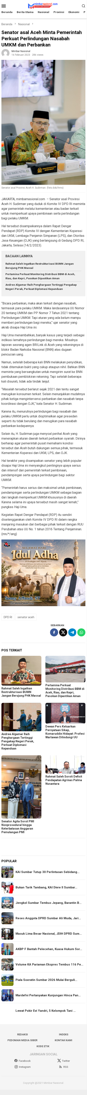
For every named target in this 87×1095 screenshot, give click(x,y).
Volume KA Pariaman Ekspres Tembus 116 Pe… (49, 964)
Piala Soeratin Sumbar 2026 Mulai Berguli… (46, 980)
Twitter (66, 1060)
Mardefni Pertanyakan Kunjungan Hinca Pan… (48, 995)
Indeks (63, 1034)
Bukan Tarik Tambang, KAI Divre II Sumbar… (46, 887)
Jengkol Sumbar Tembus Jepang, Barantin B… (49, 903)
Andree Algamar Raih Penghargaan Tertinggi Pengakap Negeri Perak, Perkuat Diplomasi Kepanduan (17, 741)
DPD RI (8, 617)
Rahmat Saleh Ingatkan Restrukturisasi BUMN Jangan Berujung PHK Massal (21, 692)
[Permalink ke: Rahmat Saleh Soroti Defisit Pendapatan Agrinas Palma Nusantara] (65, 764)
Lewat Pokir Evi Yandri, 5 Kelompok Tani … (46, 1011)
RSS (65, 1066)
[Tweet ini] (63, 632)
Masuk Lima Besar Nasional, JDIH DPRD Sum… (49, 933)
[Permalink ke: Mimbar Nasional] (5, 52)
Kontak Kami (63, 1040)
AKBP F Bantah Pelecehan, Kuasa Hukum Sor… (49, 949)
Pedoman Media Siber (22, 1040)
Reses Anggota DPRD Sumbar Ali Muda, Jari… (48, 918)
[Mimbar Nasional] (43, 5)
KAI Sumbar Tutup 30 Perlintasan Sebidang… (48, 872)
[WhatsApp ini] (81, 632)
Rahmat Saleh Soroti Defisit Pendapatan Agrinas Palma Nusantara (63, 780)
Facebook (25, 1060)
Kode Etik (43, 1046)
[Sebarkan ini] (54, 632)
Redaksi (22, 1034)
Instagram (25, 1066)
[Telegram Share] (72, 632)
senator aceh (26, 617)
